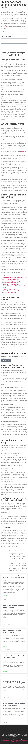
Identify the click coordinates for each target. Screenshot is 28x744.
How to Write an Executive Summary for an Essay (15, 277)
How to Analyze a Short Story (10, 294)
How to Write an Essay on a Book (11, 279)
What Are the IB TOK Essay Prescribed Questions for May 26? (14, 682)
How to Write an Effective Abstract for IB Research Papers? (14, 704)
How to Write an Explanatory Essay (11, 281)
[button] (25, 36)
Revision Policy (24, 740)
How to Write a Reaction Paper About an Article (14, 290)
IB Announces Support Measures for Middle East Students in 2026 (13, 576)
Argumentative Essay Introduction (11, 284)
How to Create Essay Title (9, 292)
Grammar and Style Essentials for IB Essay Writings (13, 606)
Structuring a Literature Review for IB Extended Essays (14, 656)
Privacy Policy (4, 740)
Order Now (6, 360)
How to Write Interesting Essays (11, 282)
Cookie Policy (18, 740)
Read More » (5, 595)
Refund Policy (14, 741)
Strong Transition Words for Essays (11, 289)
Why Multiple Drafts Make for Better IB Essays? (12, 631)
